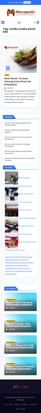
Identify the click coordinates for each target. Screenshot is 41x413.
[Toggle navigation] (19, 22)
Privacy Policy (33, 404)
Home (5, 404)
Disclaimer (25, 404)
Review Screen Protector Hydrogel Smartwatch (17, 145)
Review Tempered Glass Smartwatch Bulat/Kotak (18, 138)
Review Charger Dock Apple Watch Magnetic (17, 131)
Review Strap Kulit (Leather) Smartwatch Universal (20, 159)
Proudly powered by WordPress (14, 397)
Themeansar (20, 400)
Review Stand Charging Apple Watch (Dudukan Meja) (18, 124)
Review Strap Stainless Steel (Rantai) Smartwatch (18, 152)
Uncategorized (11, 299)
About (10, 404)
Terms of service (20, 409)
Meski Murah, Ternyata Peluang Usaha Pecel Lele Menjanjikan (17, 81)
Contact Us (17, 404)
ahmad (11, 88)
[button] (34, 22)
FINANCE (7, 75)
